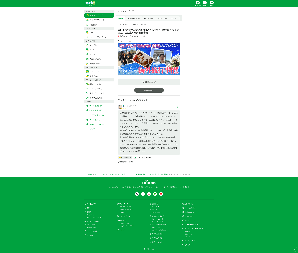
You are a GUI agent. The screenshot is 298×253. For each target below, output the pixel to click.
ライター (150, 18)
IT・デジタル (90, 215)
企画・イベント (135, 18)
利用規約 (140, 187)
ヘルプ (175, 18)
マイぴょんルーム (191, 241)
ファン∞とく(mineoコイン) (194, 228)
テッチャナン (128, 106)
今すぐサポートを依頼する (159, 224)
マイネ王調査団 (157, 234)
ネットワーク (155, 206)
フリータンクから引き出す (127, 209)
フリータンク (123, 204)
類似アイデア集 (91, 224)
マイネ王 (154, 209)
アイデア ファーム (93, 221)
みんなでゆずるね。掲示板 (127, 226)
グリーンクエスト (158, 242)
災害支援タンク (124, 212)
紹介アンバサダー (157, 219)
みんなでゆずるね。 (125, 223)
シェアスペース (124, 216)
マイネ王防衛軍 (190, 208)
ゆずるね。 (123, 220)
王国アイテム (188, 234)
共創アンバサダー (156, 227)
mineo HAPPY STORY (192, 224)
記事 (121, 18)
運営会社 (186, 187)
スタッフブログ (127, 11)
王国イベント (188, 237)
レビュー (122, 230)
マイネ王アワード (191, 220)
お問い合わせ (131, 187)
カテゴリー (163, 18)
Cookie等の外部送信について (171, 187)
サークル (90, 235)
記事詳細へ (149, 90)
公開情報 (155, 204)
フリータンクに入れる (125, 206)
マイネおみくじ (189, 231)
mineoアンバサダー (158, 216)
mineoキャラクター (157, 212)
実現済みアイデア (91, 227)
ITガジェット (124, 36)
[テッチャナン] (120, 107)
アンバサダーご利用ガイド (159, 230)
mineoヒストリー (190, 216)
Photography (189, 212)
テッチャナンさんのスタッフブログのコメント (136, 24)
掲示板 (89, 212)
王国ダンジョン (190, 204)
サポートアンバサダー (158, 221)
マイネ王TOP (91, 204)
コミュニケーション (139, 36)
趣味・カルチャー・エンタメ (94, 217)
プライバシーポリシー (152, 187)
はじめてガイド (114, 187)
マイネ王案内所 (157, 238)
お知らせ (188, 245)
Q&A (88, 208)
